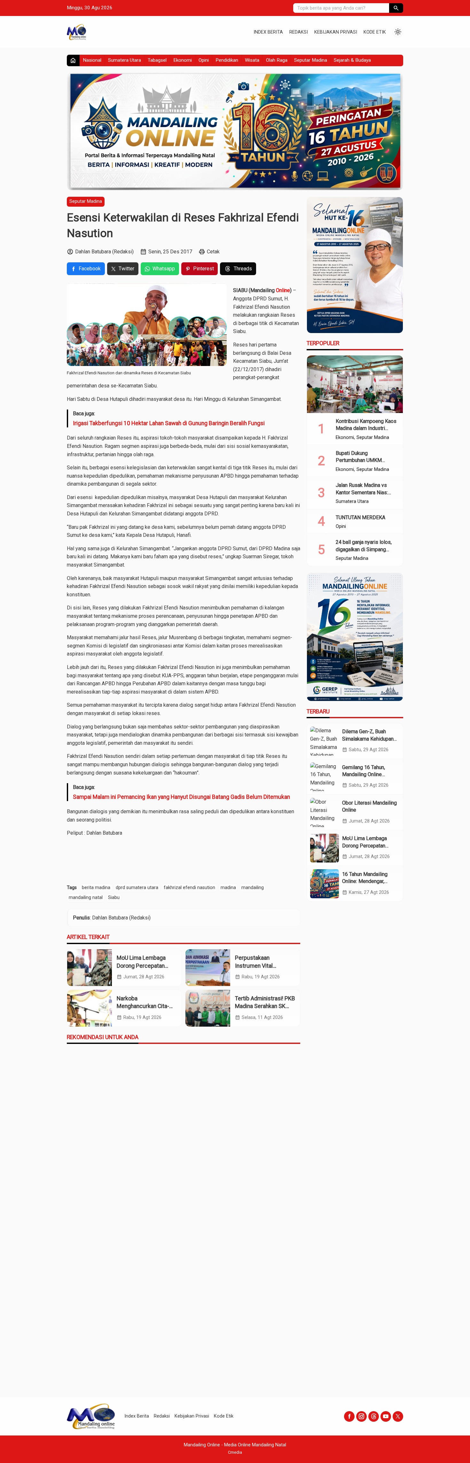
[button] (396, 8)
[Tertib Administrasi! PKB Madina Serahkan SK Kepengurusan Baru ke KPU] (207, 1008)
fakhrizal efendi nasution (189, 887)
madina (228, 887)
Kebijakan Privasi (335, 32)
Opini (204, 60)
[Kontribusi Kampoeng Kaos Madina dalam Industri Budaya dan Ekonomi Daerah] (355, 384)
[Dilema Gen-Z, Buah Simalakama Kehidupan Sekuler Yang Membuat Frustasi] (324, 741)
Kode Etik (375, 32)
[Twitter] (398, 1416)
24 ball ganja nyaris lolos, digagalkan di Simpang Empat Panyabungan (364, 549)
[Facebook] (349, 1416)
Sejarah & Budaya (352, 60)
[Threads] (373, 1416)
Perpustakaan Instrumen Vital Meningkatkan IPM (258, 966)
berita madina (96, 887)
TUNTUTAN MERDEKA (360, 517)
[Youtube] (385, 1416)
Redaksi (298, 32)
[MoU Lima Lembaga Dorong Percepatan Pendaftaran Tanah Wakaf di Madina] (89, 967)
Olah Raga (276, 60)
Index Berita (268, 32)
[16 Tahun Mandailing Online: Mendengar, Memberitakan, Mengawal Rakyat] (324, 883)
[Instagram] (361, 1416)
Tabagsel (157, 60)
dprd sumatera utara (137, 887)
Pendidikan (226, 60)
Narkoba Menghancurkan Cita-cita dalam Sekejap (143, 1006)
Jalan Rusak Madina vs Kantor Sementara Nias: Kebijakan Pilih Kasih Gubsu (366, 492)
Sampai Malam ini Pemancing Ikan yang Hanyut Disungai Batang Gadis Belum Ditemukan (181, 797)
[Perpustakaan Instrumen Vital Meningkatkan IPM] (207, 967)
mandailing (252, 887)
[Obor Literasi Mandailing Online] (324, 812)
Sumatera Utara (124, 60)
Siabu (114, 897)
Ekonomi (182, 60)
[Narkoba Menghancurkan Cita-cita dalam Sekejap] (89, 1008)
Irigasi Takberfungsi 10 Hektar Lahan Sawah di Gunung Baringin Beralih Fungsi (169, 423)
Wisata (252, 60)
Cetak (213, 252)
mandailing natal (86, 897)
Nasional (92, 60)
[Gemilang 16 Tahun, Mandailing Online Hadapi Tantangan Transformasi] (324, 776)
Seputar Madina (310, 60)
